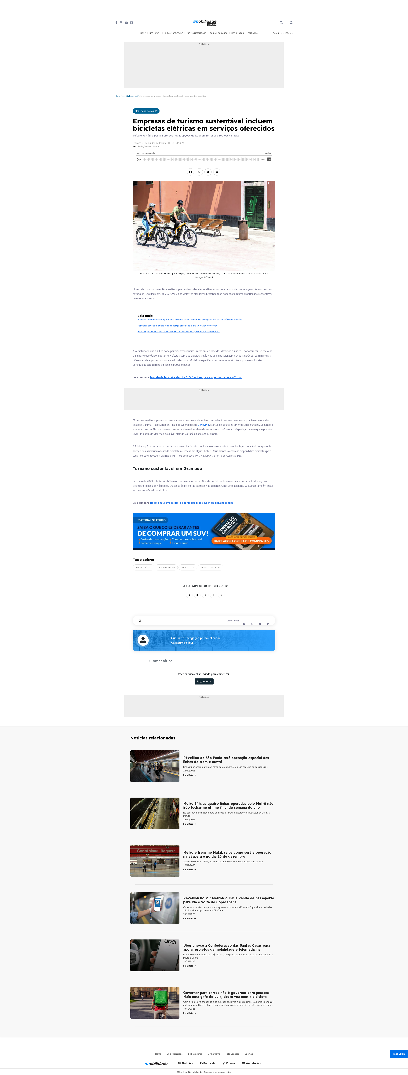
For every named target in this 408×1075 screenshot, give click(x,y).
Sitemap (249, 1054)
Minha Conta (214, 1054)
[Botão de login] (291, 23)
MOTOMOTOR (237, 33)
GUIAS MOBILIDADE (173, 33)
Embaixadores (195, 1054)
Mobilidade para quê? (130, 96)
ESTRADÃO (253, 33)
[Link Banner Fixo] (204, 531)
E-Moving (203, 424)
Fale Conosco (232, 1054)
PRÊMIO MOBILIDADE (196, 33)
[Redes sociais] (116, 22)
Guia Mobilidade (175, 1054)
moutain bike (188, 567)
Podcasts (209, 1063)
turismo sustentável (210, 567)
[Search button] (281, 22)
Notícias (187, 1063)
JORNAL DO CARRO (219, 33)
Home (118, 96)
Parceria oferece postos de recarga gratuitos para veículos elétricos (178, 325)
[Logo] (205, 22)
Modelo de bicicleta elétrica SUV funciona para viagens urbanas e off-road (196, 377)
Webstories (253, 1063)
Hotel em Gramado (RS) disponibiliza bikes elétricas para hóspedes (191, 502)
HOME (143, 33)
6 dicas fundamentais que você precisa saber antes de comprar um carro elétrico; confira (190, 319)
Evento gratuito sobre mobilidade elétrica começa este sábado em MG (179, 331)
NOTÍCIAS (154, 33)
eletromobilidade (166, 567)
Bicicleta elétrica (143, 567)
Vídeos (230, 1063)
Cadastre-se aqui (182, 642)
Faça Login (399, 1053)
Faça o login (204, 681)
